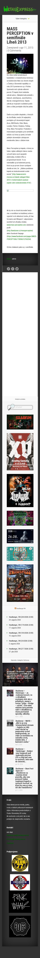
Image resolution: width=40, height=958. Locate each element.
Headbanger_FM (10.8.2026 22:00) (21, 633)
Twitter (17, 269)
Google (8, 269)
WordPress (32, 952)
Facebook (12, 269)
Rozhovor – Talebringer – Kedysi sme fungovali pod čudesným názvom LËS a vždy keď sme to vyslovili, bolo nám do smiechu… (24, 755)
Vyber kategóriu (21, 19)
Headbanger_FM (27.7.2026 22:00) (21, 649)
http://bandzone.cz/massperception (19, 231)
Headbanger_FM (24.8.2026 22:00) (21, 617)
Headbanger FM (21, 608)
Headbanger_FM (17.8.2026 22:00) (21, 625)
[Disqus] (20, 308)
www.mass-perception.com (16, 225)
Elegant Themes (16, 952)
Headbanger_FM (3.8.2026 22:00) (20, 641)
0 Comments (14, 50)
